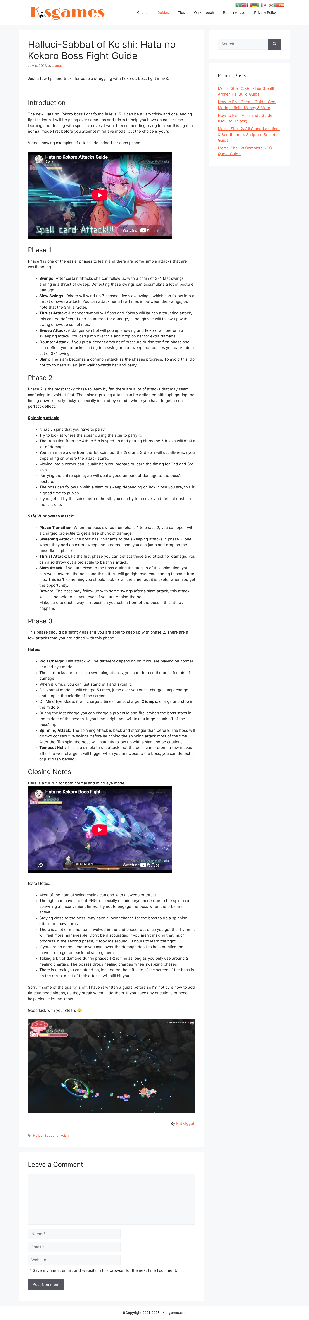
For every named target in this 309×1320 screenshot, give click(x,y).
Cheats (142, 12)
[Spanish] (281, 5)
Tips (181, 12)
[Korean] (270, 5)
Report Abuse (234, 12)
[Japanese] (265, 5)
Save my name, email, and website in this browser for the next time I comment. (105, 1270)
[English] (243, 5)
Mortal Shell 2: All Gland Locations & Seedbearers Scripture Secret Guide (249, 135)
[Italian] (260, 5)
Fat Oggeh (185, 1123)
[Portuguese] (276, 5)
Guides (163, 12)
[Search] (274, 44)
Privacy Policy (265, 12)
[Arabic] (238, 5)
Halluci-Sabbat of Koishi (51, 1135)
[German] (254, 5)
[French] (249, 5)
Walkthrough (204, 12)
